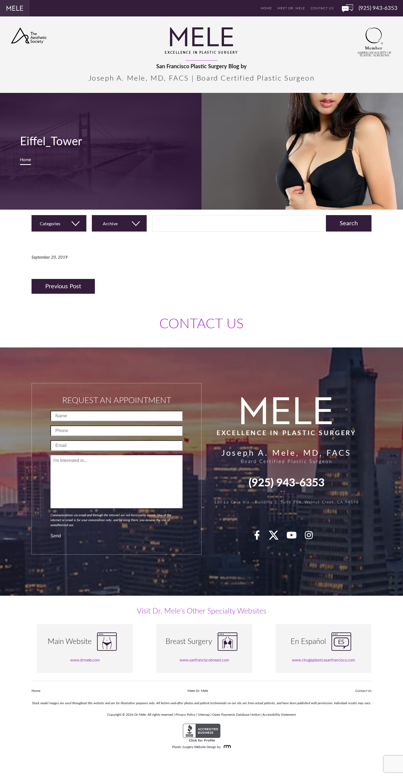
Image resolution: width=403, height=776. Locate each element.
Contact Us (322, 8)
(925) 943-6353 (287, 483)
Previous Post (63, 286)
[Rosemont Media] (226, 747)
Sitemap (204, 714)
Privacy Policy (185, 714)
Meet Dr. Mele (291, 8)
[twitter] (276, 537)
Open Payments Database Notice (236, 714)
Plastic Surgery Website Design (194, 747)
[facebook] (260, 537)
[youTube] (294, 537)
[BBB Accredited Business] (201, 733)
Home (266, 8)
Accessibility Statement (279, 714)
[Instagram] (312, 537)
